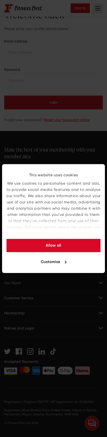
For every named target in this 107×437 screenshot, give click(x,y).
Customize (50, 261)
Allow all (53, 245)
